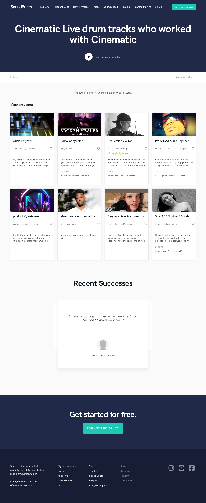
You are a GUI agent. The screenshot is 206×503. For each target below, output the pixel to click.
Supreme (183, 176)
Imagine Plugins (142, 7)
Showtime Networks (80, 176)
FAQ (60, 485)
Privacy (125, 475)
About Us (63, 475)
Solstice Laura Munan (177, 251)
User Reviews (65, 480)
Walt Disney (65, 176)
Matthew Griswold (127, 176)
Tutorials (126, 471)
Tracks (96, 7)
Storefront (94, 466)
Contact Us (127, 480)
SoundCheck (110, 7)
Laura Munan (160, 251)
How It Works (81, 7)
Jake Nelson (113, 176)
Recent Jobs (62, 7)
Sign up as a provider (69, 466)
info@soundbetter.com (23, 481)
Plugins (126, 7)
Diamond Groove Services (103, 355)
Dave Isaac (173, 176)
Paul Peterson (114, 180)
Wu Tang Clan (161, 176)
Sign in (159, 7)
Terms (124, 466)
